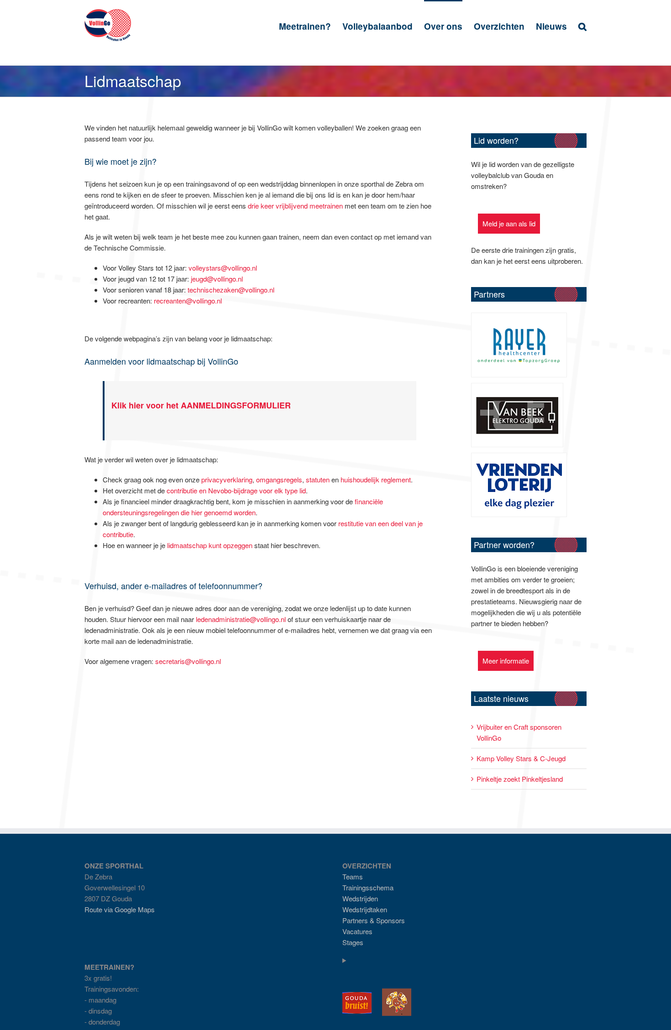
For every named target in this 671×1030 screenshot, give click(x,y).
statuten (318, 479)
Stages (352, 942)
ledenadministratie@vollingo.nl (241, 619)
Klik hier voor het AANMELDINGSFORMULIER (201, 405)
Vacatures (357, 931)
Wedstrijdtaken (364, 909)
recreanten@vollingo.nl (188, 300)
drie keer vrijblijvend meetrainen (295, 205)
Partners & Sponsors (373, 920)
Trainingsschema (367, 887)
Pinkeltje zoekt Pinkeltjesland (520, 779)
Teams (352, 876)
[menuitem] (310, 26)
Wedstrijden (360, 898)
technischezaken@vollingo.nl (231, 289)
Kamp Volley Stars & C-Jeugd (521, 758)
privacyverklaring (226, 479)
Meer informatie (505, 660)
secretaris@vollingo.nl (188, 661)
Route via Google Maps (119, 909)
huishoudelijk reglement (376, 479)
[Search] (582, 26)
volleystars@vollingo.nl (223, 267)
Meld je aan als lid (508, 223)
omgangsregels (279, 479)
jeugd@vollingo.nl (217, 278)
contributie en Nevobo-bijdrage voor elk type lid (236, 490)
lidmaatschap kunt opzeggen (209, 545)
